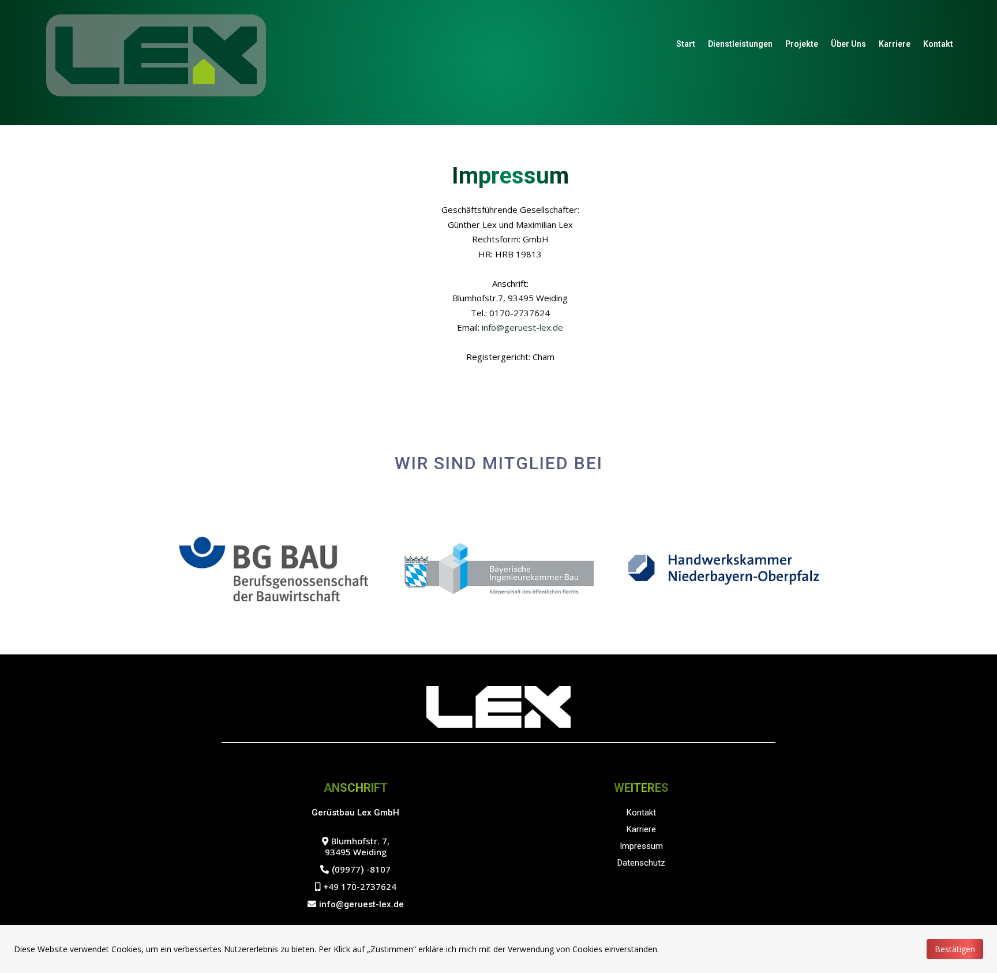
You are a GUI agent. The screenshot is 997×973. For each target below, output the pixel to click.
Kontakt (938, 43)
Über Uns (848, 43)
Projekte (801, 43)
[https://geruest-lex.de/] (156, 54)
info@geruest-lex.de (522, 327)
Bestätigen (955, 949)
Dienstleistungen (740, 43)
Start (685, 43)
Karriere (894, 43)
